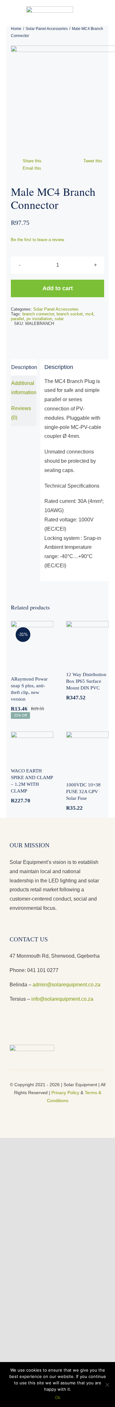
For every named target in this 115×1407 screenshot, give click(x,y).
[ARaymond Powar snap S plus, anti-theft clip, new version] (32, 644)
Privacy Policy (65, 1092)
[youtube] (57, 1111)
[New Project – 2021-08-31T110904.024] (60, 99)
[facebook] (47, 1111)
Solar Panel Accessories (56, 309)
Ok (57, 1397)
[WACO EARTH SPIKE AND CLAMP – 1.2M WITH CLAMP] (32, 746)
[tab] (23, 367)
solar (59, 318)
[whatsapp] (68, 1111)
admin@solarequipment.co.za (66, 984)
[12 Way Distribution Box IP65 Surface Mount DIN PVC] (87, 642)
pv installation (39, 318)
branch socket (70, 314)
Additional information (23, 387)
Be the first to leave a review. (38, 239)
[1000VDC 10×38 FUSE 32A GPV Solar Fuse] (87, 753)
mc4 (89, 314)
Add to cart (57, 288)
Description (23, 367)
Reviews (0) (21, 413)
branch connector (38, 314)
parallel (17, 318)
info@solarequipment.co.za (61, 999)
